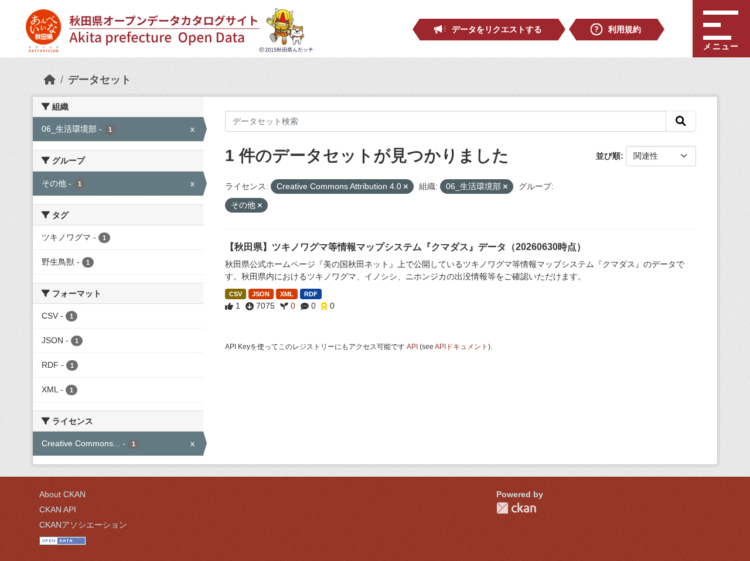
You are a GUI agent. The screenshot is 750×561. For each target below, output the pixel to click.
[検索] (681, 121)
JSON (261, 293)
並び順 (608, 155)
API (412, 347)
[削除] (406, 186)
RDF (311, 293)
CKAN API (57, 509)
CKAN (516, 508)
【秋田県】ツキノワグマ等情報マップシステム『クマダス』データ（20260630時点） (405, 247)
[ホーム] (50, 79)
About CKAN (62, 494)
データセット (99, 79)
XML (287, 293)
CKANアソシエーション (83, 524)
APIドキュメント (461, 347)
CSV (235, 293)
